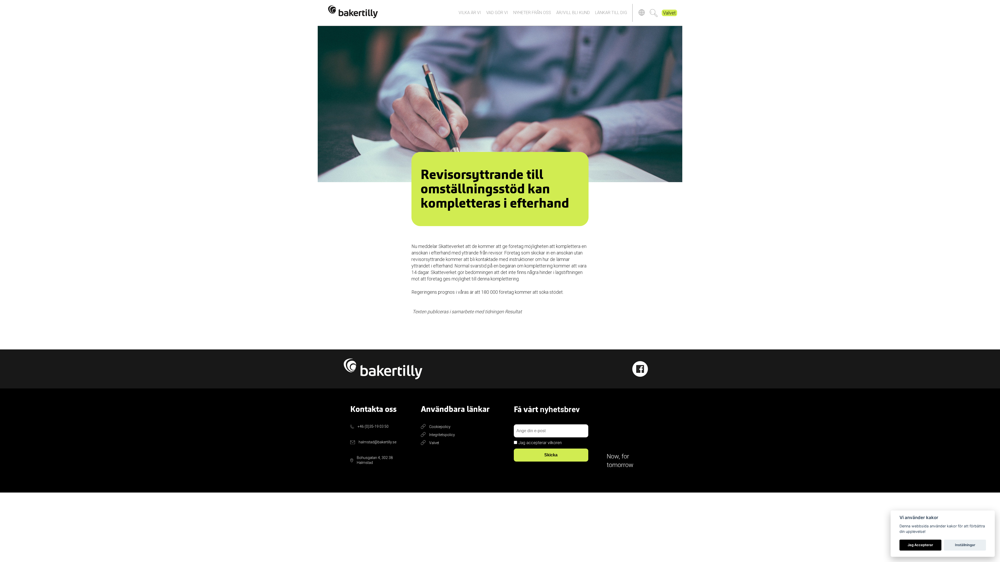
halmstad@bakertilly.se (377, 442)
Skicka (551, 455)
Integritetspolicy (442, 435)
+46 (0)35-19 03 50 (373, 426)
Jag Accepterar (920, 545)
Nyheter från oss (532, 12)
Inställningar (965, 545)
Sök (654, 13)
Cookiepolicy (440, 427)
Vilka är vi (470, 12)
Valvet (669, 13)
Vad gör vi (497, 12)
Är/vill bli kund (573, 12)
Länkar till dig (611, 12)
